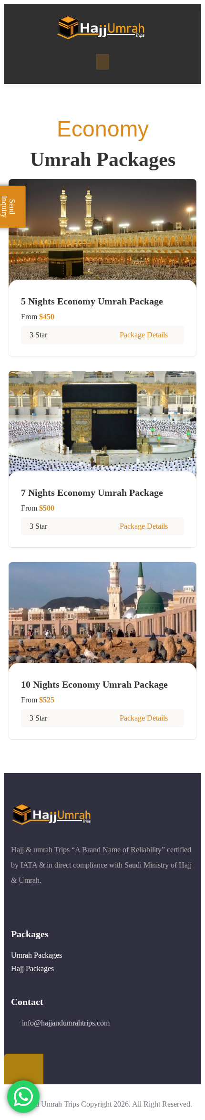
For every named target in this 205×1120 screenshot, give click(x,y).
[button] (102, 62)
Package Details (145, 335)
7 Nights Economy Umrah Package (92, 492)
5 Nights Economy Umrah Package (92, 301)
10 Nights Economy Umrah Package (94, 684)
